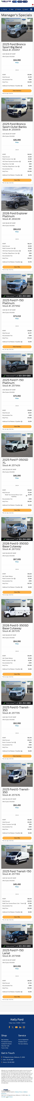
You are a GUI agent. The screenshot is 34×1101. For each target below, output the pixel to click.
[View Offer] (17, 109)
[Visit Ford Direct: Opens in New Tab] (9, 1096)
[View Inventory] (17, 30)
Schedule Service (22, 1041)
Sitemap (17, 1091)
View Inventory (17, 90)
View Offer (17, 180)
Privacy (21, 1091)
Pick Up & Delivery (23, 1043)
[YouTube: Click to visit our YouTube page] (16, 1027)
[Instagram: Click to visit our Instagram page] (24, 1027)
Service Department (23, 1039)
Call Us (5, 9)
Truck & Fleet (4, 1048)
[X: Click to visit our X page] (12, 1027)
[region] (17, 80)
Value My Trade (5, 1046)
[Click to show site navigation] (31, 9)
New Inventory (5, 1039)
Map (12, 9)
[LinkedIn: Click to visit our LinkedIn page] (20, 1027)
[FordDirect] (5, 1090)
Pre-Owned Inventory (6, 1041)
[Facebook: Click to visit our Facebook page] (9, 1027)
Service (19, 9)
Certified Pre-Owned (6, 1043)
